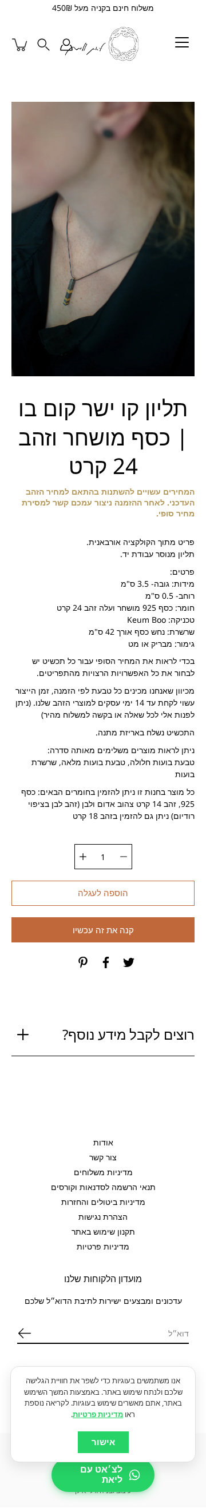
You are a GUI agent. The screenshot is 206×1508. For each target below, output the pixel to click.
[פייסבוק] (105, 963)
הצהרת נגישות (103, 1216)
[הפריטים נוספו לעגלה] (20, 44)
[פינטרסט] (83, 963)
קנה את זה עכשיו (103, 931)
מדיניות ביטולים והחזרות (103, 1201)
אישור (103, 1442)
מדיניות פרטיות (103, 1246)
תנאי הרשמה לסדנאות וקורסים (103, 1186)
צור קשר (103, 1157)
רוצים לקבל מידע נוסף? (128, 1034)
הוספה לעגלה (103, 894)
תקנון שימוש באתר (103, 1231)
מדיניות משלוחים (103, 1172)
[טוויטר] (128, 963)
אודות (103, 1142)
